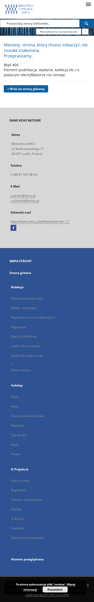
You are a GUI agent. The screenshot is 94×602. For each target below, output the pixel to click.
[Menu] (88, 4)
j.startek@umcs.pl (23, 195)
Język (14, 444)
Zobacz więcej (21, 370)
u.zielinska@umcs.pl (25, 200)
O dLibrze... (19, 519)
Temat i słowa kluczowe (28, 416)
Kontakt (16, 509)
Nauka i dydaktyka (24, 308)
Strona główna (20, 273)
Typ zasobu (19, 435)
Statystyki (18, 528)
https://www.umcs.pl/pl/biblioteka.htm (38, 221)
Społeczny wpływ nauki (27, 355)
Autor (15, 406)
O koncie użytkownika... (27, 499)
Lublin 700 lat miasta (26, 346)
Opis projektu (20, 480)
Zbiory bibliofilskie (24, 336)
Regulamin (18, 490)
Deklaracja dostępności (27, 538)
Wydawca (18, 425)
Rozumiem (55, 589)
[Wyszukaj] (86, 23)
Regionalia (18, 327)
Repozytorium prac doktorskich (33, 317)
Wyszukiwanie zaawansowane (58, 31)
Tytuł (14, 397)
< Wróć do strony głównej (26, 89)
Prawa (15, 454)
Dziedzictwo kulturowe (27, 298)
